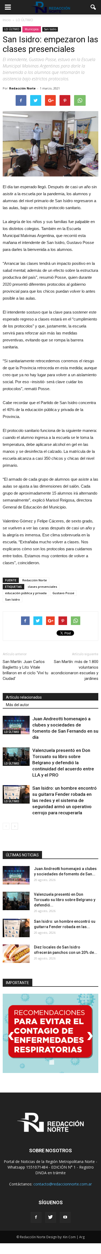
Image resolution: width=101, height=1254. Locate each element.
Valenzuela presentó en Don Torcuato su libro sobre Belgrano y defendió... (64, 899)
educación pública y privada (26, 593)
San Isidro (50, 29)
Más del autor (17, 705)
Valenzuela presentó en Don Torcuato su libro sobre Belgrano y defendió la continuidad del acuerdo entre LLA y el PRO (63, 763)
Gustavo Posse (63, 593)
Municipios (32, 29)
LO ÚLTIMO (11, 29)
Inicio (7, 20)
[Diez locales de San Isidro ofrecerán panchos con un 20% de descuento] (16, 953)
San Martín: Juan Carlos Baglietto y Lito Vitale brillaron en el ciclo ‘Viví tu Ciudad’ (25, 670)
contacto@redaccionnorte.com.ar (62, 1184)
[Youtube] (65, 1217)
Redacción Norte (22, 88)
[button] (93, 7)
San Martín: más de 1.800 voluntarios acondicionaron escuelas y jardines (74, 670)
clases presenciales (42, 587)
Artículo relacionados (24, 697)
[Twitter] (50, 1217)
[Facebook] (36, 1217)
